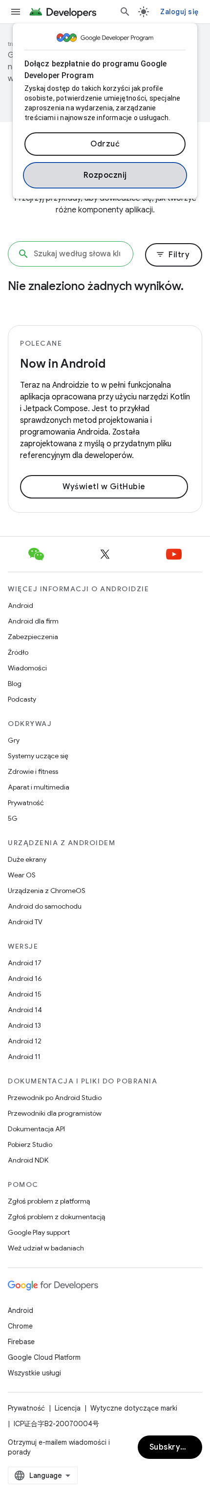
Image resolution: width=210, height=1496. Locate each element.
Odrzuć (105, 144)
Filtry (172, 255)
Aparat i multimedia (38, 787)
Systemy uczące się (38, 755)
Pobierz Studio (30, 1144)
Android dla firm (33, 621)
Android (20, 605)
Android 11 (24, 1056)
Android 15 (25, 994)
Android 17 (25, 962)
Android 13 (24, 1025)
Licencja (68, 1408)
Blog (14, 683)
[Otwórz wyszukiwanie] (125, 12)
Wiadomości (27, 668)
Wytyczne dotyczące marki (133, 1408)
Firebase (21, 1341)
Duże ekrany (27, 859)
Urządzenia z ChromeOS (46, 890)
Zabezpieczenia (33, 636)
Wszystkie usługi (34, 1373)
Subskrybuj (170, 1447)
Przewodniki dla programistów (55, 1113)
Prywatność (26, 802)
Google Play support (39, 1232)
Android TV (25, 921)
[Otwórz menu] (15, 11)
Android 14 (25, 1009)
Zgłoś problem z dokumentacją (56, 1216)
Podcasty (22, 699)
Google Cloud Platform (44, 1357)
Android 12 (25, 1041)
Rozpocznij (105, 175)
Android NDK (28, 1160)
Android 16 (25, 978)
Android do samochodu (45, 906)
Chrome (20, 1326)
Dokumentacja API (36, 1128)
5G (13, 818)
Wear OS (22, 875)
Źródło (18, 652)
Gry (14, 740)
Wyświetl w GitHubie (104, 487)
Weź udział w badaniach (46, 1248)
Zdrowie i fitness (33, 771)
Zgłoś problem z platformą (49, 1201)
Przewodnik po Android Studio (55, 1097)
